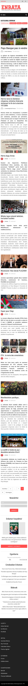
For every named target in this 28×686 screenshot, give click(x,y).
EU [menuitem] (22, 1)
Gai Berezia (4, 629)
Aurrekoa (4, 488)
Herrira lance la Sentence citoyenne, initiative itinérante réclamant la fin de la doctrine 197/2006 (12, 102)
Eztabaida (4, 656)
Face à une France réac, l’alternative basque (14, 569)
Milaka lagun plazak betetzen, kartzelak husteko (12, 217)
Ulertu (3, 623)
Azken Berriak (5, 626)
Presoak (25, 23)
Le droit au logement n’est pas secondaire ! (14, 579)
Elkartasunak (5, 668)
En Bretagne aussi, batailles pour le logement (14, 576)
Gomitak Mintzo (5, 641)
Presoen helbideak (6, 676)
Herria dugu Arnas (8, 156)
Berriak (19, 23)
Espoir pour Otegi (7, 311)
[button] (10, 559)
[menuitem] (22, 1)
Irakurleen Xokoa (5, 646)
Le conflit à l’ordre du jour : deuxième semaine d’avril (11, 451)
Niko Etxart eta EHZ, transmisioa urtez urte (14, 591)
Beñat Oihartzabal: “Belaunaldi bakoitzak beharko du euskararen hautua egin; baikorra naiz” (14, 609)
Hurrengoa (9, 492)
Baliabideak (13, 23)
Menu (4, 15)
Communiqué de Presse (10, 108)
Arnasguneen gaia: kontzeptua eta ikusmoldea (14, 594)
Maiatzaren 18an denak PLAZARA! (14, 271)
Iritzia (3, 638)
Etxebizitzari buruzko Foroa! (14, 582)
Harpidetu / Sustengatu (14, 546)
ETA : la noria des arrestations (12, 355)
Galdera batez (5, 661)
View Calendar (23, 559)
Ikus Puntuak (4, 644)
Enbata (6, 158)
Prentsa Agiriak (5, 649)
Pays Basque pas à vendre (14, 48)
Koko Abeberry (8, 51)
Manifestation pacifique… (10, 398)
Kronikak (3, 631)
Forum (2, 658)
